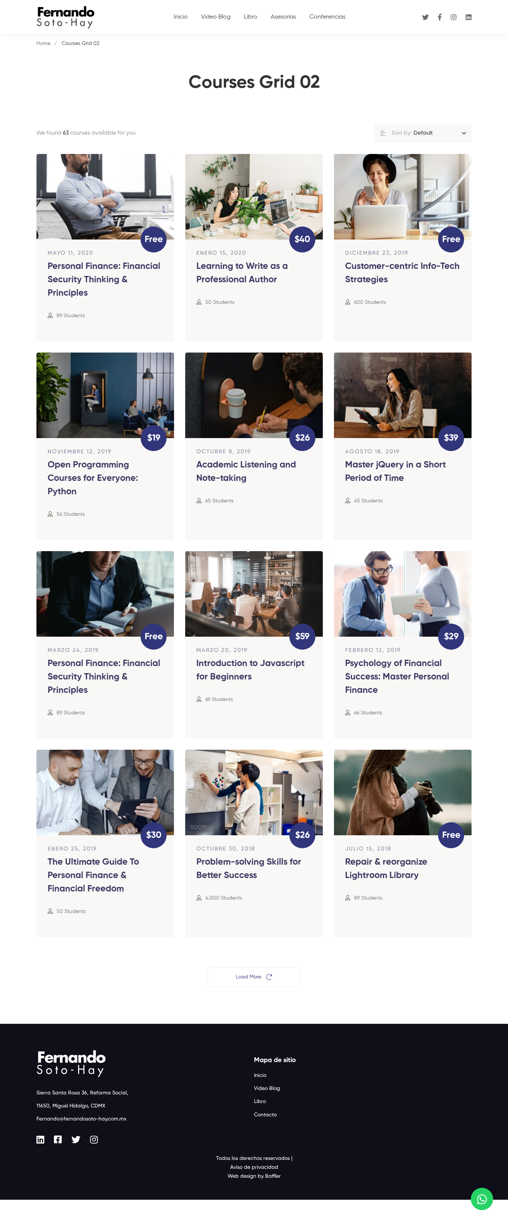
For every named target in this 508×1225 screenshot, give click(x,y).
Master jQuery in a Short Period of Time (395, 471)
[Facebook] (440, 17)
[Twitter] (425, 17)
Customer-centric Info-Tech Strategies (402, 273)
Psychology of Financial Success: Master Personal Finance (397, 677)
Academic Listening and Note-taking (246, 471)
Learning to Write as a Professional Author (242, 273)
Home (43, 43)
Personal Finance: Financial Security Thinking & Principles (104, 280)
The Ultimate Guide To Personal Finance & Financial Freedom (93, 875)
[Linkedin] (468, 17)
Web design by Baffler (254, 1176)
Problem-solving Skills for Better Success (248, 869)
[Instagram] (453, 17)
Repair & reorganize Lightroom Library (386, 869)
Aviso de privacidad (254, 1167)
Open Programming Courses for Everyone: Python (93, 478)
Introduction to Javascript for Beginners (250, 670)
